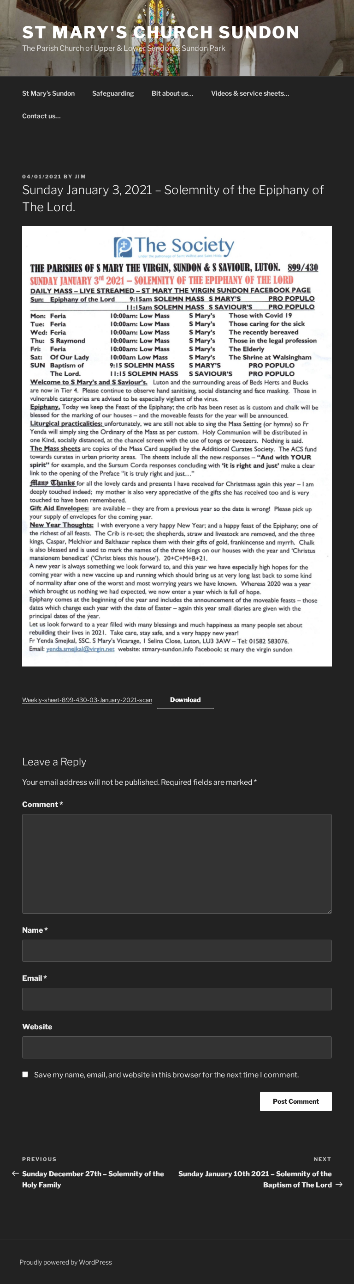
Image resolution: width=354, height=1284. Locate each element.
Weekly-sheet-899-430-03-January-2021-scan (87, 700)
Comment (42, 804)
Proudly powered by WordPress (65, 1262)
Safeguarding (113, 93)
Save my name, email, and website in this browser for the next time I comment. (166, 1074)
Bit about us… (173, 93)
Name (35, 930)
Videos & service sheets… (250, 93)
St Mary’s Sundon (48, 93)
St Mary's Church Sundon (161, 32)
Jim (81, 176)
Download (185, 699)
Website (37, 1026)
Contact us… (41, 116)
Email (34, 978)
